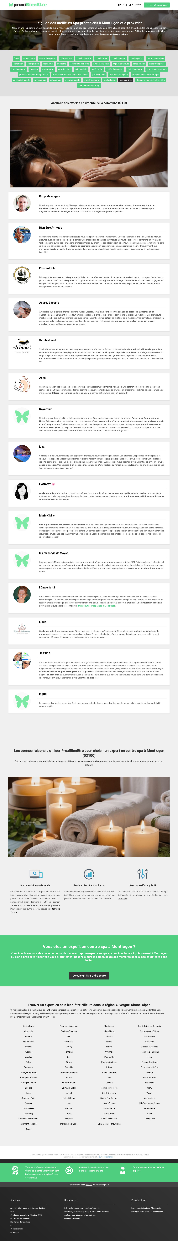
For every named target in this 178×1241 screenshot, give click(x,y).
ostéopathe (97, 69)
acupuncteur (29, 58)
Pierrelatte (109, 1057)
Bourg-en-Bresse (28, 1072)
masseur (34, 69)
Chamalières (28, 1108)
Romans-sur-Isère (109, 1088)
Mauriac (68, 1108)
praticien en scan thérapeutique (33, 74)
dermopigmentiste (155, 58)
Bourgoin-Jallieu (28, 1083)
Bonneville (28, 1067)
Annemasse (28, 1041)
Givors (69, 1062)
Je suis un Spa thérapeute (89, 975)
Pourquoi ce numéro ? (106, 1157)
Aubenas (29, 1052)
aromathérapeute (47, 58)
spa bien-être (126, 80)
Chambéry (28, 1113)
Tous (16, 58)
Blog (12, 1225)
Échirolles (69, 1041)
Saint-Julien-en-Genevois (149, 1026)
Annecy (28, 1036)
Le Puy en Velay (69, 1088)
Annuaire (13, 1208)
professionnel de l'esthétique (145, 74)
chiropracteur (66, 58)
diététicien (18, 64)
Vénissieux (149, 1083)
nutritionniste (64, 69)
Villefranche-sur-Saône (149, 1103)
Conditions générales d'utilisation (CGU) (26, 1215)
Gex (69, 1057)
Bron (28, 1093)
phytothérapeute (134, 69)
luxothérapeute (18, 69)
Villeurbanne (149, 1108)
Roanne (109, 1083)
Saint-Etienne (109, 1108)
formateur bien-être (80, 64)
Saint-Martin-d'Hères (149, 1031)
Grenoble (69, 1067)
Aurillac (28, 1057)
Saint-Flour (109, 1113)
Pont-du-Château (109, 1062)
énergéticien (33, 64)
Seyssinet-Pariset (149, 1047)
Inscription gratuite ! (158, 5)
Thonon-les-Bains (150, 1062)
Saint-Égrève (109, 1103)
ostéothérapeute (115, 69)
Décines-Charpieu (69, 1031)
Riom (109, 1077)
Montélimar (109, 1031)
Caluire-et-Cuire (29, 1098)
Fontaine (69, 1052)
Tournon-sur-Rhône (149, 1067)
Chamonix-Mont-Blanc (28, 1119)
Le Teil (69, 1093)
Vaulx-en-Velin (149, 1077)
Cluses (28, 1129)
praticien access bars (157, 69)
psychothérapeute (21, 80)
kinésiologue (139, 64)
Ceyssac (28, 1103)
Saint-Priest (149, 1036)
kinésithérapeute (157, 64)
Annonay (28, 1047)
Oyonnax (109, 1052)
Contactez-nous (16, 1229)
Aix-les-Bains (28, 1026)
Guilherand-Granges (69, 1072)
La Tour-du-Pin (68, 1083)
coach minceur (118, 58)
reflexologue (40, 80)
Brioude (28, 1088)
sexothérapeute (72, 80)
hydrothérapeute (101, 64)
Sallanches (149, 1041)
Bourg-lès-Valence (28, 1077)
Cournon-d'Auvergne (69, 1026)
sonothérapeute (91, 80)
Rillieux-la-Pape (109, 1072)
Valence (149, 1072)
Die (68, 1036)
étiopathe (61, 64)
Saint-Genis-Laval (109, 1119)
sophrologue (109, 80)
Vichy (149, 1088)
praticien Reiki (98, 74)
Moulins (109, 1036)
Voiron (149, 1113)
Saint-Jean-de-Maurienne (109, 1124)
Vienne (149, 1093)
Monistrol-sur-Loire (68, 1124)
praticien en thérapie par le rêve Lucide (70, 74)
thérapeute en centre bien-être (150, 80)
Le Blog (123, 5)
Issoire (69, 1077)
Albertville (28, 1031)
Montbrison (109, 1026)
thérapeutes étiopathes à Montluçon (96, 606)
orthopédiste (81, 69)
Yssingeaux (149, 1119)
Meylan (69, 1113)
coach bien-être (84, 58)
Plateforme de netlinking (20, 1222)
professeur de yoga (119, 74)
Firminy (69, 1047)
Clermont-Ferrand (28, 1124)
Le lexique (14, 1232)
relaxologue (55, 80)
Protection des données (20, 1218)
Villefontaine (149, 1098)
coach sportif (136, 58)
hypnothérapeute (121, 64)
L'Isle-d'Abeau (69, 1098)
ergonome (48, 64)
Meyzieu (69, 1119)
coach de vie (101, 58)
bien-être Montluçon (72, 1218)
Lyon (69, 1103)
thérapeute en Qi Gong (89, 85)
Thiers (149, 1057)
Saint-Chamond (109, 1093)
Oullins (109, 1047)
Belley (28, 1062)
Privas (109, 1067)
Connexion (136, 5)
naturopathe (48, 69)
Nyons (109, 1041)
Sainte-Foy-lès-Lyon (109, 1098)
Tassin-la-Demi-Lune (149, 1052)
